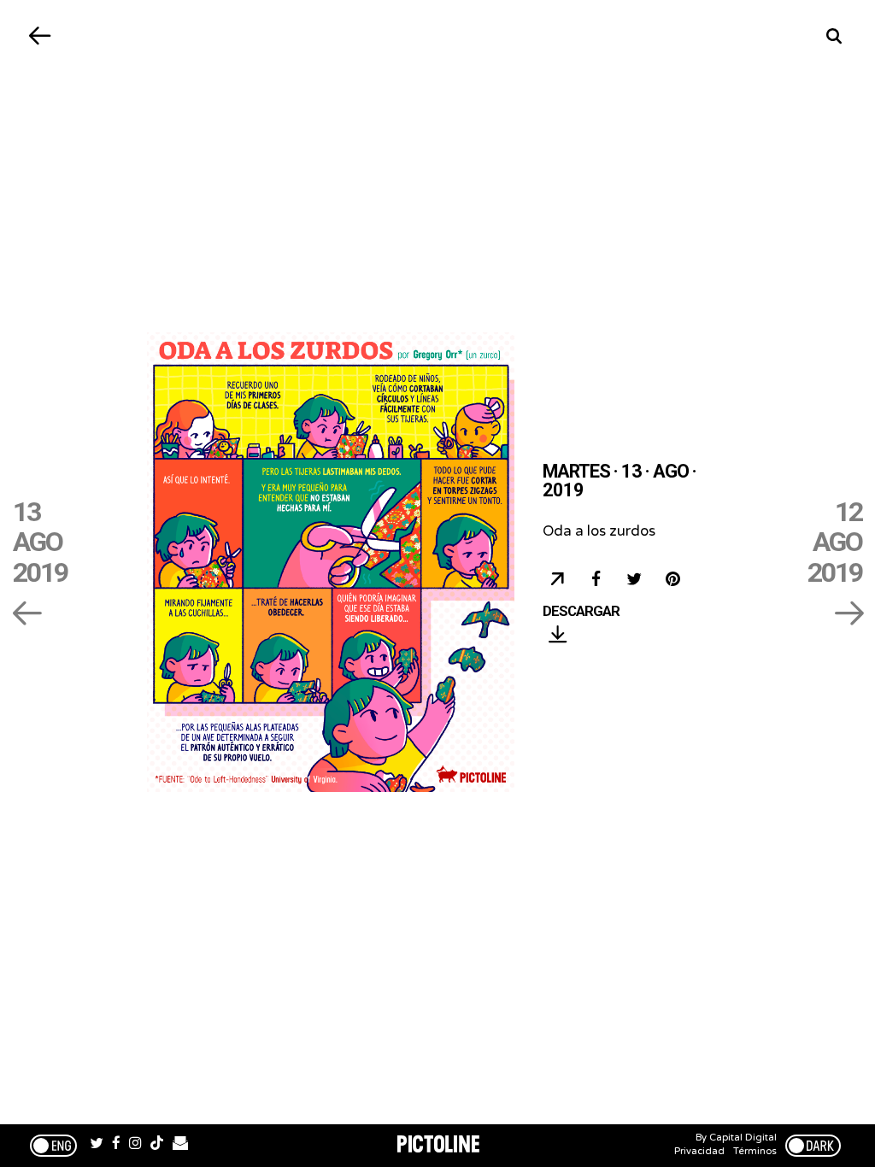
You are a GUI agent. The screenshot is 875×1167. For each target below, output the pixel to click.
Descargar (581, 611)
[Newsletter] (180, 1145)
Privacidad (699, 1151)
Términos (755, 1151)
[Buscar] (834, 36)
